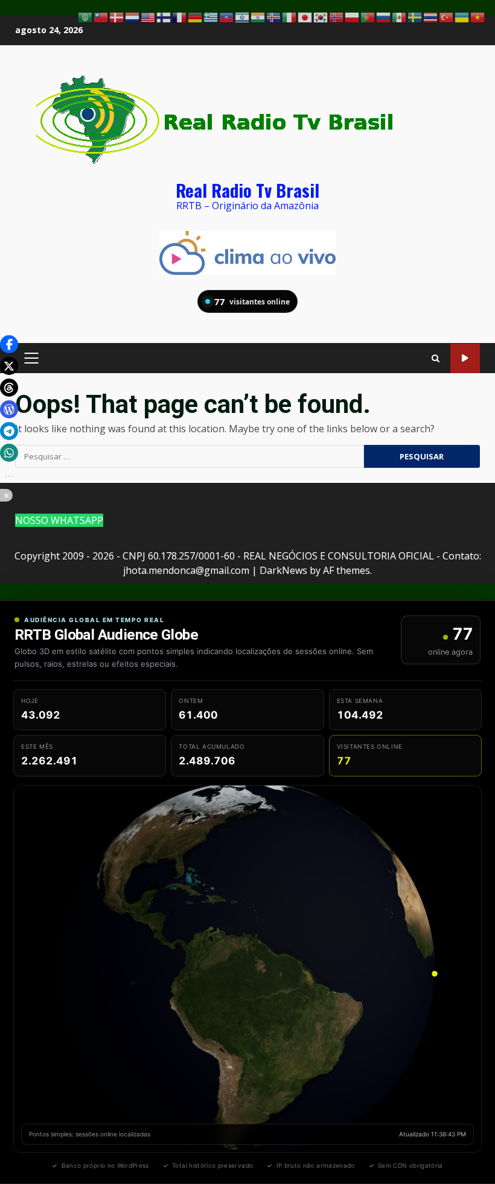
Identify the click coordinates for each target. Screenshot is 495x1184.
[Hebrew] (243, 16)
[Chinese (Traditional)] (101, 16)
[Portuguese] (368, 16)
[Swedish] (415, 16)
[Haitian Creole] (227, 16)
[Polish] (352, 16)
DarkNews (283, 570)
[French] (180, 16)
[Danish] (117, 16)
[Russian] (384, 16)
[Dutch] (133, 16)
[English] (148, 16)
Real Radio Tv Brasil (247, 190)
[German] (195, 16)
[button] (9, 344)
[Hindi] (258, 16)
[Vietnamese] (478, 16)
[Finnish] (164, 16)
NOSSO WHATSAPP (59, 520)
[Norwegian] (337, 16)
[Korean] (321, 16)
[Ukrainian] (462, 16)
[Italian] (290, 16)
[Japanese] (305, 16)
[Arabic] (86, 16)
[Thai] (431, 16)
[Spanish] (399, 16)
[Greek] (211, 16)
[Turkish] (447, 16)
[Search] (435, 358)
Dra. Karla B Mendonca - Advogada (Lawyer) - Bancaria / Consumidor (465, 358)
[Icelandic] (274, 16)
